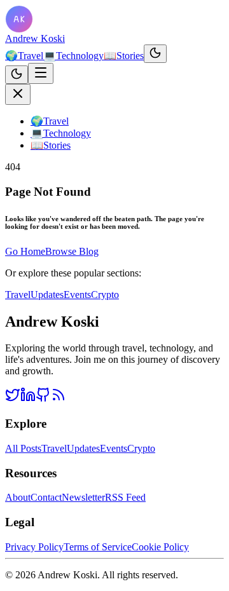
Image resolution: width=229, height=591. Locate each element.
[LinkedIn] (28, 398)
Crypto (105, 294)
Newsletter (83, 497)
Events (77, 294)
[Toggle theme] (155, 53)
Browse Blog (72, 251)
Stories (124, 55)
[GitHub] (43, 398)
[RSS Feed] (58, 398)
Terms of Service (98, 546)
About (18, 497)
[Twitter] (12, 398)
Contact (46, 497)
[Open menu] (40, 73)
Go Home (25, 251)
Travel (24, 55)
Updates (47, 294)
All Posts (23, 448)
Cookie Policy (160, 546)
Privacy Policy (34, 546)
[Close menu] (18, 94)
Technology (73, 55)
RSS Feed (125, 497)
